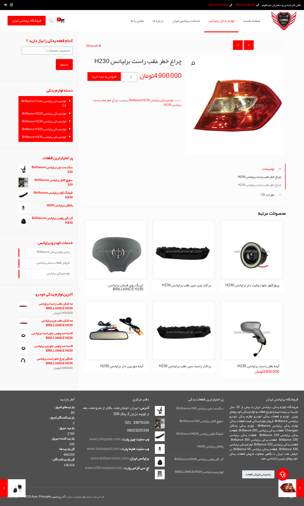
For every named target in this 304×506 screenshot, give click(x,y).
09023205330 (245, 5)
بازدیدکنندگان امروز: (62, 417)
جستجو (64, 64)
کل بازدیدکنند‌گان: (63, 459)
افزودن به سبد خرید (104, 76)
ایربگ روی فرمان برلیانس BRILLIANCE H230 (125, 287)
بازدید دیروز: (67, 428)
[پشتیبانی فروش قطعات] (282, 474)
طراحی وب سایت (94, 496)
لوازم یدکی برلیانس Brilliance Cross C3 (43, 103)
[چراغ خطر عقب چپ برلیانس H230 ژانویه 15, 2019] (300, 488)
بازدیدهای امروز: (65, 407)
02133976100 (218, 5)
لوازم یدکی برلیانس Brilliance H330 (44, 137)
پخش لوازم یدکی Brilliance (53, 252)
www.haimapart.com (103, 448)
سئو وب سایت (74, 496)
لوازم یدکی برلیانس (58, 273)
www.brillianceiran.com (109, 458)
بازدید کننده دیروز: (63, 438)
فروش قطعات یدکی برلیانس (52, 263)
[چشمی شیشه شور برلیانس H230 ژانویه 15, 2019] (4, 488)
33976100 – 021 (137, 422)
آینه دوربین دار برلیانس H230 (121, 366)
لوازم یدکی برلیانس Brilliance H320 (44, 129)
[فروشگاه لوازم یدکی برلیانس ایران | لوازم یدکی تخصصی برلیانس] (283, 20)
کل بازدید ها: (67, 449)
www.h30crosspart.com (103, 467)
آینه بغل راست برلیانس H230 (258, 366)
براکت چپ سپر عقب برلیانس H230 (186, 285)
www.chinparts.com (104, 439)
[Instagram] (11, 5)
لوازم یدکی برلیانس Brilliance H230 (151, 100)
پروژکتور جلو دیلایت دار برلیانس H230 (252, 285)
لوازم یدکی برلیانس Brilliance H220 (44, 113)
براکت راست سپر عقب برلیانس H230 (185, 366)
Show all (91, 46)
